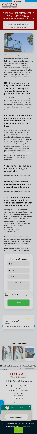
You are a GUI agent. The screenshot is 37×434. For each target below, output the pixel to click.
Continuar (18, 430)
